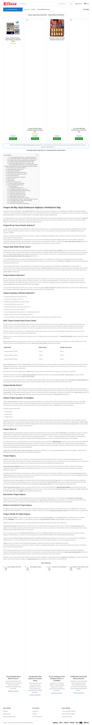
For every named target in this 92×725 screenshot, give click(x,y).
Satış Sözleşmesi (37, 716)
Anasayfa (35, 711)
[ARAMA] (71, 3)
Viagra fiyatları (56, 441)
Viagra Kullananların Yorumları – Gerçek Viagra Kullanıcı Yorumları (23, 199)
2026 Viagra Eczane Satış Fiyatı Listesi (17, 174)
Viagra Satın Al (11, 178)
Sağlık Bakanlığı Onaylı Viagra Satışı (17, 196)
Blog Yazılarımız (14, 186)
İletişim (5, 711)
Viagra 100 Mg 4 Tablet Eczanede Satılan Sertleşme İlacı (35, 130)
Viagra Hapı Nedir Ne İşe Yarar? (15, 169)
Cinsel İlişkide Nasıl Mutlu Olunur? (16, 187)
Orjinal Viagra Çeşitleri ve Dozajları (16, 177)
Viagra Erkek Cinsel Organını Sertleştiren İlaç (19, 203)
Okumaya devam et (13, 691)
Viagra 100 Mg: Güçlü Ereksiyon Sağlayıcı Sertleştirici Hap (21, 166)
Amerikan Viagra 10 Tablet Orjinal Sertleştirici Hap (57, 38)
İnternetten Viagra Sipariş (14, 182)
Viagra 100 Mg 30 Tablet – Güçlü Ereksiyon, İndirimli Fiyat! (13, 39)
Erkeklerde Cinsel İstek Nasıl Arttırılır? (17, 191)
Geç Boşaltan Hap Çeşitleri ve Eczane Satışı (18, 189)
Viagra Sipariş (11, 180)
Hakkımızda (6, 714)
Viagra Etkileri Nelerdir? (13, 170)
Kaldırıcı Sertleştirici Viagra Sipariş (16, 183)
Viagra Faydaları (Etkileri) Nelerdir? (16, 172)
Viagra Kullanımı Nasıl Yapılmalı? (17, 201)
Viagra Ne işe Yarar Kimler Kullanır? (16, 167)
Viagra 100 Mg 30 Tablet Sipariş (16, 184)
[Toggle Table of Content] (36, 155)
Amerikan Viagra (67, 716)
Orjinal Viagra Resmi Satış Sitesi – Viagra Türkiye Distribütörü (24, 157)
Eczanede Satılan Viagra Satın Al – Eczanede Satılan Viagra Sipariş (24, 164)
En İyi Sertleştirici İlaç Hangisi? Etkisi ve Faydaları (19, 190)
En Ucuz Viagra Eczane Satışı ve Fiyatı (17, 194)
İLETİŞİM (86, 9)
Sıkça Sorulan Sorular (9, 716)
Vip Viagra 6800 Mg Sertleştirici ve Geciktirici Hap (79, 130)
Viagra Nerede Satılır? (13, 175)
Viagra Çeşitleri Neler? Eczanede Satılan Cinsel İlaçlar (21, 200)
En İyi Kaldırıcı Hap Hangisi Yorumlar (17, 193)
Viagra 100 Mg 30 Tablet (68, 711)
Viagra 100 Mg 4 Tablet (68, 714)
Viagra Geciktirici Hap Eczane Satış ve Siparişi (19, 197)
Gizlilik (34, 714)
